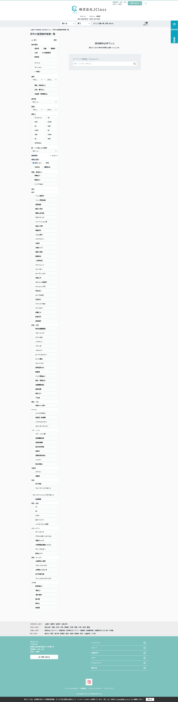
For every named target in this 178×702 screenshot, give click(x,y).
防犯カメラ (39, 553)
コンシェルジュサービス (43, 578)
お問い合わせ (134, 3)
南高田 (62, 633)
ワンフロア (39, 308)
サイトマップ (110, 688)
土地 (36, 53)
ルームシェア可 (40, 286)
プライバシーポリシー (96, 688)
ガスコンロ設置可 (41, 282)
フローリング (39, 333)
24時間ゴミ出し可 (41, 570)
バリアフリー (39, 239)
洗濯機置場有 (39, 385)
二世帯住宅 (39, 260)
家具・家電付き (40, 380)
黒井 (67, 633)
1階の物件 (38, 595)
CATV (37, 515)
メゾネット (39, 341)
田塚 (76, 627)
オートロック (39, 532)
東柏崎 (76, 633)
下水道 (37, 398)
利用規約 (83, 688)
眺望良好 (38, 256)
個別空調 (38, 389)
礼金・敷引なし (40, 89)
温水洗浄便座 (39, 447)
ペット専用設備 (40, 200)
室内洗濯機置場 (40, 329)
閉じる (150, 699)
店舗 (44, 48)
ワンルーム (38, 117)
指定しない (38, 163)
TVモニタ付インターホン (43, 536)
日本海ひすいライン (73, 630)
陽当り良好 (39, 209)
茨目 (81, 633)
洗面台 (37, 451)
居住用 (37, 48)
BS (36, 511)
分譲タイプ (39, 247)
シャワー (38, 460)
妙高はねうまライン (51, 630)
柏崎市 (52, 624)
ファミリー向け (40, 304)
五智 (71, 627)
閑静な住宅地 (39, 213)
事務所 (53, 48)
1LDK (50, 122)
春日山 (47, 633)
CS (36, 507)
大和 (62, 627)
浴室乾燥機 (39, 442)
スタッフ (94, 648)
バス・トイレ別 (40, 434)
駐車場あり (39, 586)
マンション (38, 67)
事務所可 (38, 230)
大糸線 (111, 630)
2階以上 (37, 590)
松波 (84, 627)
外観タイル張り (40, 405)
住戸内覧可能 (39, 574)
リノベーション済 (41, 222)
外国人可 (38, 278)
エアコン (38, 472)
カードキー (39, 269)
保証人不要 (39, 226)
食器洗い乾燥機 (40, 417)
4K (35, 139)
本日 (47, 163)
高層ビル (38, 312)
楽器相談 (38, 204)
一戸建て (37, 71)
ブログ (93, 658)
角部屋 (37, 607)
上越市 (47, 624)
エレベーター (39, 363)
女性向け (38, 299)
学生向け (38, 291)
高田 (51, 633)
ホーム (95, 23)
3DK (36, 134)
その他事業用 (46, 53)
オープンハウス (40, 273)
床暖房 (37, 476)
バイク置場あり (40, 376)
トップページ (95, 643)
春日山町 (48, 627)
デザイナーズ (39, 217)
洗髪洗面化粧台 (40, 455)
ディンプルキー (40, 549)
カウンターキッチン (41, 426)
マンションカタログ (72, 688)
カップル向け (39, 295)
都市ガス (38, 393)
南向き (37, 603)
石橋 (53, 627)
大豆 (80, 627)
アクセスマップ (96, 663)
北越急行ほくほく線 (101, 630)
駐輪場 (37, 372)
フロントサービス (41, 565)
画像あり (37, 175)
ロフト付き (39, 337)
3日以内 (37, 167)
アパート (37, 63)
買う (79, 23)
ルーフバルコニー (41, 354)
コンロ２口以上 (40, 413)
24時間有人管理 (40, 561)
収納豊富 (38, 499)
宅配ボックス (39, 540)
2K (35, 126)
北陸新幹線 (90, 630)
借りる (64, 23)
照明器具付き (39, 367)
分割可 (37, 243)
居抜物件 (38, 321)
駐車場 (37, 57)
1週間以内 (47, 167)
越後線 (82, 630)
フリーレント (39, 265)
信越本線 (62, 630)
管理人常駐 (39, 252)
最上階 (37, 599)
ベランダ (38, 346)
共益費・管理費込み (41, 94)
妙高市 (58, 624)
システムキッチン (41, 422)
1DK (36, 122)
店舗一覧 (101, 23)
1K (49, 117)
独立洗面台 (39, 464)
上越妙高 (87, 633)
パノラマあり (39, 184)
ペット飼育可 (39, 196)
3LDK (50, 134)
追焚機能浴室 (39, 438)
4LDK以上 (38, 143)
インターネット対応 (41, 524)
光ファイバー (39, 520)
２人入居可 (39, 235)
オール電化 (39, 359)
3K (49, 130)
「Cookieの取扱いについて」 (123, 699)
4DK (49, 139)
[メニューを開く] (146, 3)
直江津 (57, 633)
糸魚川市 (64, 624)
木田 (57, 627)
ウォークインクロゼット (43, 488)
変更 (55, 40)
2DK (49, 126)
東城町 (66, 627)
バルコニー (39, 350)
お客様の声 (94, 653)
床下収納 (38, 484)
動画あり (37, 180)
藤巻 (88, 627)
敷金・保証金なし (40, 85)
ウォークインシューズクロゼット (43, 495)
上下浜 (93, 633)
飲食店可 (38, 317)
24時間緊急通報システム (43, 545)
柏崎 (71, 633)
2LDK (36, 130)
